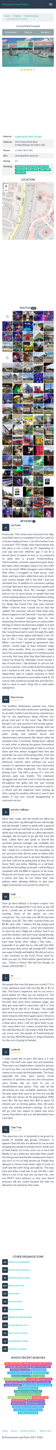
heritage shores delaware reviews (28, 1391)
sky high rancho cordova (28, 1413)
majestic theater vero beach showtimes (28, 1407)
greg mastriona (45, 1379)
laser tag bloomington (13, 1385)
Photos (28, 32)
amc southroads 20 (12, 1364)
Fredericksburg (31, 16)
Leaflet (50, 238)
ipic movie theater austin (28, 1388)
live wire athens (38, 1376)
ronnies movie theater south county (28, 1410)
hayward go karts (18, 1400)
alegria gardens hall (40, 1397)
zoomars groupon (44, 1385)
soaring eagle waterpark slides (17, 1367)
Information (11, 32)
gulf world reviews (41, 1373)
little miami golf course (35, 1404)
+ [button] (6, 186)
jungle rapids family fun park (28, 136)
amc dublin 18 (32, 1379)
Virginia (17, 16)
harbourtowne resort (35, 1400)
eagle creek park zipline (41, 1367)
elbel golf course (12, 1382)
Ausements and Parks (15, 4)
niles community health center (19, 1373)
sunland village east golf (20, 1370)
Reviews (45, 32)
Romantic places (28, 1430)
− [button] (6, 190)
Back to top (45, 1430)
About (14, 1430)
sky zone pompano (38, 1370)
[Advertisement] (28, 103)
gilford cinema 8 (29, 1385)
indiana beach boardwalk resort (28, 1394)
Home (7, 16)
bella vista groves (18, 1404)
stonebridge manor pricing (15, 1379)
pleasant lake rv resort (20, 1376)
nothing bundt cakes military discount (36, 1364)
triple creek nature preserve (19, 1397)
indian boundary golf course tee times (35, 1382)
